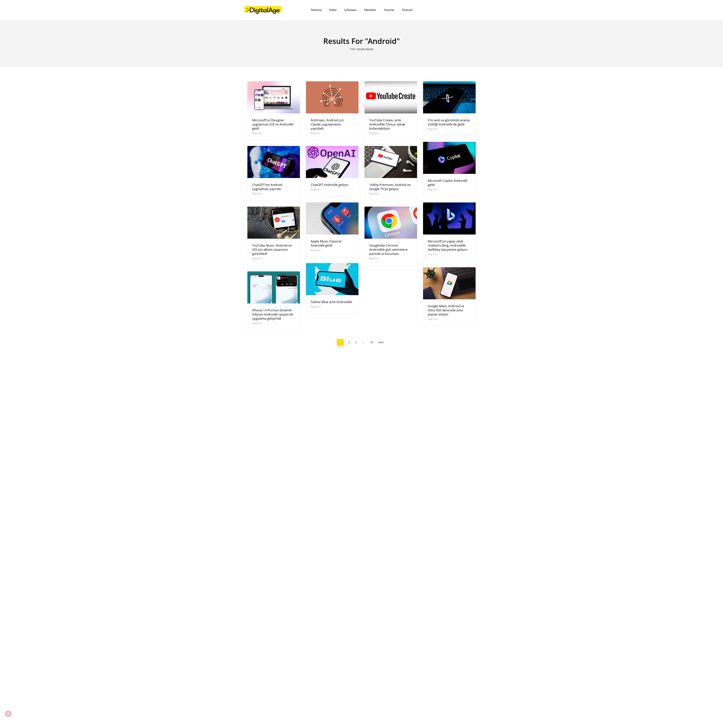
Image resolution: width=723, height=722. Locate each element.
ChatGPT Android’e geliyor (330, 185)
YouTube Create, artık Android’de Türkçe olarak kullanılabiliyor (387, 124)
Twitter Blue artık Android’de (331, 302)
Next (381, 342)
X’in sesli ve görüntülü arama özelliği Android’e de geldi (449, 122)
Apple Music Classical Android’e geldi (326, 243)
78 (371, 342)
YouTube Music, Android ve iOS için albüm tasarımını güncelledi (272, 249)
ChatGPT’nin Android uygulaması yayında (267, 187)
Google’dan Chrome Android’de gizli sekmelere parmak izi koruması (388, 249)
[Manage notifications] (8, 714)
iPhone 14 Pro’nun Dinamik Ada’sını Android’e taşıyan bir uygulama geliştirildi (273, 314)
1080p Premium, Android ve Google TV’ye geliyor (390, 187)
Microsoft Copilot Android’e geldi (447, 182)
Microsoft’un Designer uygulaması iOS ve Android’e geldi (272, 124)
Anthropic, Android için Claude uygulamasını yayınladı (327, 124)
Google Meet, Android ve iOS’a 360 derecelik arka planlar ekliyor (446, 310)
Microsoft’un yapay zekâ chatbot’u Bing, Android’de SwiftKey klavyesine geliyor (447, 245)
